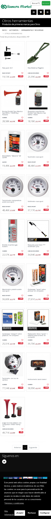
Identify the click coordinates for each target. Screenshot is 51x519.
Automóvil (14, 30)
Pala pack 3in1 (7, 68)
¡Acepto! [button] (19, 513)
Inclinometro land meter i (37, 379)
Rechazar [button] (32, 513)
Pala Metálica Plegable (36, 68)
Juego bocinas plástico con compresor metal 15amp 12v (11, 424)
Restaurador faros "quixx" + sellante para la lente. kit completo (38, 335)
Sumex (4, 117)
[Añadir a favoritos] (22, 73)
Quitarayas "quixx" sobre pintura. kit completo (37, 290)
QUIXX (4, 162)
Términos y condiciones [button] (14, 503)
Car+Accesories (33, 73)
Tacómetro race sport (35, 157)
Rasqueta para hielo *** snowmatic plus (36, 245)
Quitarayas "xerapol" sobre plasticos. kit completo (12, 334)
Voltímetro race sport (35, 201)
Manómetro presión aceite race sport (12, 290)
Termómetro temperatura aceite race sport (11, 201)
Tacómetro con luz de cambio (10, 379)
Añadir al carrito (13, 82)
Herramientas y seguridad (32, 30)
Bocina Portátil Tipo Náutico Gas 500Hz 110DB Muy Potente (12, 113)
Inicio (4, 30)
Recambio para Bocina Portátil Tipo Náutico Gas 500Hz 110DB (37, 113)
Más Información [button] (9, 513)
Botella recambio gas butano (9, 245)
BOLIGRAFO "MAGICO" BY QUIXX (11, 156)
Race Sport (6, 73)
